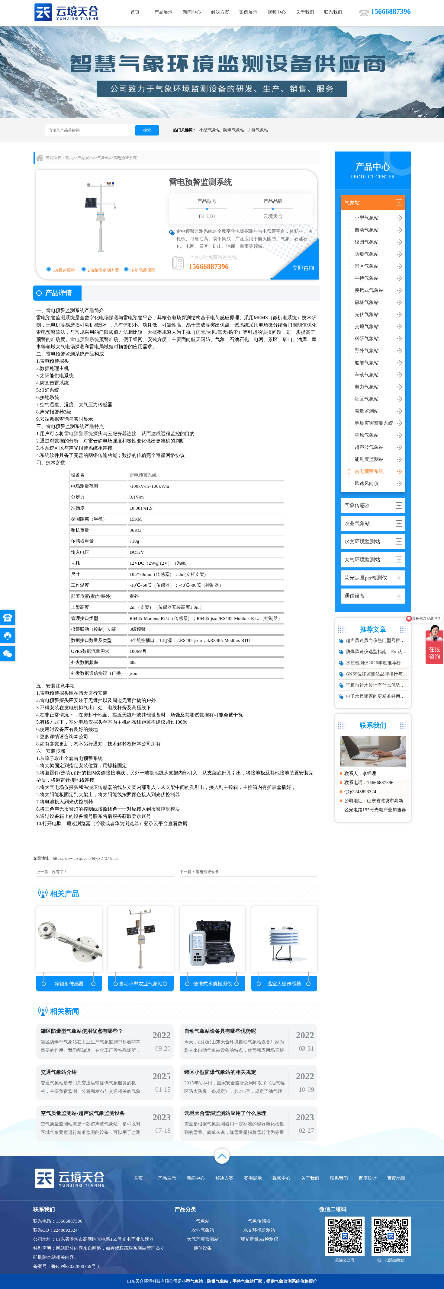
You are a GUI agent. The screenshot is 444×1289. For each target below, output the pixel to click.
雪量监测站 (367, 410)
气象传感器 (259, 1221)
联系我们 (333, 12)
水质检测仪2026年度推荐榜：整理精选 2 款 (377, 662)
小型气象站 (209, 130)
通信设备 (203, 1248)
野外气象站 (367, 350)
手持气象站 (257, 130)
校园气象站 (367, 241)
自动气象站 (367, 229)
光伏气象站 (367, 314)
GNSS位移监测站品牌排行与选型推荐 (377, 674)
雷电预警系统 (369, 471)
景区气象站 (367, 266)
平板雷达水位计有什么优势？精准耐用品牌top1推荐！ (377, 685)
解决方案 (220, 12)
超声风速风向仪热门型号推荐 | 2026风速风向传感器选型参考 (377, 640)
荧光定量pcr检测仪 (259, 1239)
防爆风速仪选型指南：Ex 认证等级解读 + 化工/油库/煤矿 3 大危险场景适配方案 (377, 651)
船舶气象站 (367, 362)
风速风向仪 (367, 483)
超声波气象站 (369, 447)
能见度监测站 (369, 459)
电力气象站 (367, 386)
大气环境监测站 (203, 1239)
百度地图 (396, 1178)
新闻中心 (192, 12)
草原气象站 (367, 435)
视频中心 (277, 12)
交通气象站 (367, 326)
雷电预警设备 (207, 871)
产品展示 (163, 12)
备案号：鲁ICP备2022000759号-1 (66, 1266)
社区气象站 (367, 398)
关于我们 (305, 12)
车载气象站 (367, 374)
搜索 (147, 130)
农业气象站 (202, 1230)
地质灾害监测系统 (374, 423)
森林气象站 (367, 302)
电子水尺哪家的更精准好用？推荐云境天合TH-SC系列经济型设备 (377, 696)
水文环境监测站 (259, 1230)
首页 (135, 12)
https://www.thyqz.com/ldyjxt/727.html (85, 858)
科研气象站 (367, 338)
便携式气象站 (369, 290)
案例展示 (248, 12)
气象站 (103, 157)
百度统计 (368, 1178)
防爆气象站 (233, 130)
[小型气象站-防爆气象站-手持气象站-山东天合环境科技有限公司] (66, 12)
